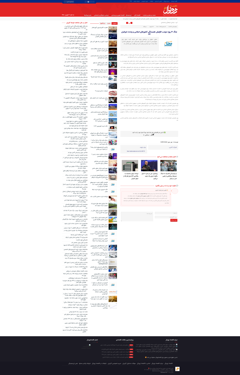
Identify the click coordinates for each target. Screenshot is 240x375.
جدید (108, 23)
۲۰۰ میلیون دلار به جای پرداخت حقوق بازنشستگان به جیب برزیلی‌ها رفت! (77, 113)
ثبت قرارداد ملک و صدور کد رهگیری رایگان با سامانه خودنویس (100, 292)
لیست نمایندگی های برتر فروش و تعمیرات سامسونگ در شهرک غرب (99, 135)
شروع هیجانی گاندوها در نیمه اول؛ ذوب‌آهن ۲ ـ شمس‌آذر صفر (74, 158)
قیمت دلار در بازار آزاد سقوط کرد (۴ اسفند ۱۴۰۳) (74, 185)
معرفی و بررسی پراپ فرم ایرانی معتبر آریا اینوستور (99, 57)
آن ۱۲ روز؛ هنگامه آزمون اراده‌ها (78, 235)
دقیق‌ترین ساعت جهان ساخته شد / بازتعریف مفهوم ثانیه (75, 299)
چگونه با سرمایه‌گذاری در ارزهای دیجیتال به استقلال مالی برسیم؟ (99, 106)
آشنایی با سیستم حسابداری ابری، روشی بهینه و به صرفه (100, 240)
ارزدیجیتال (128, 15)
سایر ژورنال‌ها (87, 15)
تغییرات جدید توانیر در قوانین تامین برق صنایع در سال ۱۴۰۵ (117, 352)
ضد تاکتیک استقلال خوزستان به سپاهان (76, 271)
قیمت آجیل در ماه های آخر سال (99, 42)
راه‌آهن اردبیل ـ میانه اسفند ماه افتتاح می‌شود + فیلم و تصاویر (74, 308)
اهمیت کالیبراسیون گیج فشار (100, 27)
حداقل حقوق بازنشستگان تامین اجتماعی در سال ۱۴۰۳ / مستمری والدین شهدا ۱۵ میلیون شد (75, 28)
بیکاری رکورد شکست (81, 240)
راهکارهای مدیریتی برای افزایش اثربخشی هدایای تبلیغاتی (99, 268)
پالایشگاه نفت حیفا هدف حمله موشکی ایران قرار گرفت (75, 129)
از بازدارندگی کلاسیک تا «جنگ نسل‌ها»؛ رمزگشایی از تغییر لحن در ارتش (168, 176)
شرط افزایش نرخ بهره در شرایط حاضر (77, 155)
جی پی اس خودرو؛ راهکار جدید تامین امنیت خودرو (99, 50)
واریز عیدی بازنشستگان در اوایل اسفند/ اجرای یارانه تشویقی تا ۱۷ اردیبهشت (75, 216)
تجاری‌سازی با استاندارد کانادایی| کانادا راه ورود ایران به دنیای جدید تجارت (74, 246)
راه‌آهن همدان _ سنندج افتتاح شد (77, 141)
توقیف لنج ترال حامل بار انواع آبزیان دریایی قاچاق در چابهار (75, 324)
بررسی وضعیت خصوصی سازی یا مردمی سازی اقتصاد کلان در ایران (99, 255)
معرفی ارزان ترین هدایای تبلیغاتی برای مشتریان (101, 162)
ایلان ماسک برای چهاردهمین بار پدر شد (76, 80)
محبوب (114, 23)
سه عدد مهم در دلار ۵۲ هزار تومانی (77, 312)
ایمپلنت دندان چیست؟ (101, 91)
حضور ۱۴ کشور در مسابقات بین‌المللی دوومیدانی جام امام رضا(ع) (74, 145)
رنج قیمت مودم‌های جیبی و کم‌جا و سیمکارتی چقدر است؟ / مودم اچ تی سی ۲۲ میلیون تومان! (75, 108)
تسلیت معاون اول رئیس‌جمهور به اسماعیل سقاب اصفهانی (75, 94)
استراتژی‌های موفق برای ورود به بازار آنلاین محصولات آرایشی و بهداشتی (99, 306)
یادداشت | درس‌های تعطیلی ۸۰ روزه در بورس (75, 228)
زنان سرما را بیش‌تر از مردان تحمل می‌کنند (75, 175)
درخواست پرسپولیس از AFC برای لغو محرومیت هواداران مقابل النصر (74, 281)
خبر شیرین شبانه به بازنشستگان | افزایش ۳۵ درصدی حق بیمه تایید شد (75, 67)
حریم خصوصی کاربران (114, 363)
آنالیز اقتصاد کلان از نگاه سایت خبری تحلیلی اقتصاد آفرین (99, 219)
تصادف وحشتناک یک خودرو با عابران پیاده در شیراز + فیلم (75, 231)
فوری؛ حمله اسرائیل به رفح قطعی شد (77, 41)
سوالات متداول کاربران (129, 363)
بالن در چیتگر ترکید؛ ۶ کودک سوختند (77, 305)
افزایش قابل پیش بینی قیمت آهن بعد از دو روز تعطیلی (74, 331)
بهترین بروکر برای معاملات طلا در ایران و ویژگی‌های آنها (99, 71)
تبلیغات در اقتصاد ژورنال (99, 363)
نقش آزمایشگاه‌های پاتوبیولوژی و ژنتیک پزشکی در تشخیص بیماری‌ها (99, 248)
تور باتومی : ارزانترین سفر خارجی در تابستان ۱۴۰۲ (101, 120)
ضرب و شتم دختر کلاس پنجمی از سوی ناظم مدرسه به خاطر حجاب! (75, 263)
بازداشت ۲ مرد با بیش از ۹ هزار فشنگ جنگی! (75, 302)
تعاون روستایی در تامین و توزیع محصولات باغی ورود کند (74, 133)
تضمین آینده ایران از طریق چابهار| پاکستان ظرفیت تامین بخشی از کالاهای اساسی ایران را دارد (75, 206)
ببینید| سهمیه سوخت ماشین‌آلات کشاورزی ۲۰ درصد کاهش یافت (75, 99)
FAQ (131, 1)
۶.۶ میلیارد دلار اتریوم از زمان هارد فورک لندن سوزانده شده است (75, 201)
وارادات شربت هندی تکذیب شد (99, 196)
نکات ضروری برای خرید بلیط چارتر (100, 190)
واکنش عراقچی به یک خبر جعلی (78, 87)
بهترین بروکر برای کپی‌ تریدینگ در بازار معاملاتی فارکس (99, 36)
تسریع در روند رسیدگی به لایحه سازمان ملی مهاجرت (75, 62)
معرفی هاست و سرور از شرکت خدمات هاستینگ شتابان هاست (99, 226)
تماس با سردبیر (158, 1)
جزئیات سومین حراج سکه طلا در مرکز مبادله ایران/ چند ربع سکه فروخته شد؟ (75, 55)
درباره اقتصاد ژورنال (157, 363)
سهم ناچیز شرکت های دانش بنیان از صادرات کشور (100, 169)
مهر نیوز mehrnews (166, 142)
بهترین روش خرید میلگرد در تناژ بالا (99, 85)
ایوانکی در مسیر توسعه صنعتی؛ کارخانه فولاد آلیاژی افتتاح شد (116, 349)
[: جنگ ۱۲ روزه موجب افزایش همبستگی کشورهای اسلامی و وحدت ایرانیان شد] (122, 23)
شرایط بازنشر (137, 1)
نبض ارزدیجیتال (73, 363)
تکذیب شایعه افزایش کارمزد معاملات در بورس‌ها (76, 188)
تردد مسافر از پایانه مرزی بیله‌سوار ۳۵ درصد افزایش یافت (75, 259)
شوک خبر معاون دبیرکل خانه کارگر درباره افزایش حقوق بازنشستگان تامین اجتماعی (74, 37)
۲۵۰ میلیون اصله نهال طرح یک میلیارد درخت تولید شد (99, 205)
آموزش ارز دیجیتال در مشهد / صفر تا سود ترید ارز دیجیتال (100, 284)
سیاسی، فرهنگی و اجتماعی (101, 15)
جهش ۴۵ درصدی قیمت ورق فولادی (77, 278)
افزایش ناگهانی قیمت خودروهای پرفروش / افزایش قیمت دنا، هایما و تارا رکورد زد (99, 184)
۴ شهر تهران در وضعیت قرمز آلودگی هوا (76, 70)
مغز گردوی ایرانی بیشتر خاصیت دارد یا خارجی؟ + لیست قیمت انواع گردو (99, 234)
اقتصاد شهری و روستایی (117, 15)
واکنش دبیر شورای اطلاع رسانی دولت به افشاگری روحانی (76, 181)
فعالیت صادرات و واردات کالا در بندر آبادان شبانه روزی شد (74, 274)
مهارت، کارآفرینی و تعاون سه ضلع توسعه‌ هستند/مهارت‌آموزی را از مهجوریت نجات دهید (75, 122)
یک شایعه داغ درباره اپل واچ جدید (77, 126)
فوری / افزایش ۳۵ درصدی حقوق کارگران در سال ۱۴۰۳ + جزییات (74, 118)
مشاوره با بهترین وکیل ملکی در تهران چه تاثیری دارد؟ (99, 212)
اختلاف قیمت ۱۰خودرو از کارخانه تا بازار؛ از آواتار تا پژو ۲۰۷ (74, 90)
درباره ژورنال (166, 1)
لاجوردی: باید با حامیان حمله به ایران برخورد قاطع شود (75, 224)
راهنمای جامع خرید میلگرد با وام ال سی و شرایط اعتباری (117, 357)
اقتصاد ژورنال (174, 1)
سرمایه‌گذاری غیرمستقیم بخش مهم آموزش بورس (99, 113)
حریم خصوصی (144, 1)
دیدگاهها (102, 23)
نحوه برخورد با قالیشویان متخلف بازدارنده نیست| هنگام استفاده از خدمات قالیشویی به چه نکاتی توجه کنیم (99, 277)
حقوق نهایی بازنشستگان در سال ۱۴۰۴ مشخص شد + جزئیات (74, 319)
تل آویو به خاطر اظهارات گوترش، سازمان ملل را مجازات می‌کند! (74, 49)
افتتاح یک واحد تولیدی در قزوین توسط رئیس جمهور (74, 286)
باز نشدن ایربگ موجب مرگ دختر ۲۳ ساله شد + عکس (74, 211)
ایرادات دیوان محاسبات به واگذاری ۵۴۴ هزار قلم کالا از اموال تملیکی (130, 176)
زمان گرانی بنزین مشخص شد (78, 243)
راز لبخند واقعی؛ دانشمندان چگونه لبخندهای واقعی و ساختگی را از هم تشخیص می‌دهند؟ (75, 255)
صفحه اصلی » (163, 19)
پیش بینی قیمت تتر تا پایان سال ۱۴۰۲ (99, 99)
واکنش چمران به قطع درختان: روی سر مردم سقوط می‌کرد (75, 44)
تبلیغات (151, 1)
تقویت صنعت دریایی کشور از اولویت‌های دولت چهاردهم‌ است (74, 103)
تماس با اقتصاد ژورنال (143, 363)
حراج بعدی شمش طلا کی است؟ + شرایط (76, 327)
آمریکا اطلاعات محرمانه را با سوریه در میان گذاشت (75, 268)
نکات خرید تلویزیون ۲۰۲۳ (101, 126)
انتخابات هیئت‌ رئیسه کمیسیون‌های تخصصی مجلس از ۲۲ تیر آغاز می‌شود (75, 250)
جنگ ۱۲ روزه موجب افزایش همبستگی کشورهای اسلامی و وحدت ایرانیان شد (149, 32)
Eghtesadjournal (164, 372)
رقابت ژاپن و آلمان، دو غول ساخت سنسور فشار (100, 64)
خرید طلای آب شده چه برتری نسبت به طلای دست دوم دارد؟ (99, 298)
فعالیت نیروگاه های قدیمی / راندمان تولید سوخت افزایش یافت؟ (76, 83)
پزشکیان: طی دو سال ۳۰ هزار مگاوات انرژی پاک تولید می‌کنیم (150, 176)
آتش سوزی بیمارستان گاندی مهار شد (77, 153)
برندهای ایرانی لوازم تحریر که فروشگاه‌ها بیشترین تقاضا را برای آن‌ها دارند (117, 345)
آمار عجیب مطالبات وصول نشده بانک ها (76, 59)
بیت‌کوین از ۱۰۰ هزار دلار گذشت (78, 52)
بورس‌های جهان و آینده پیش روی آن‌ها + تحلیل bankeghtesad (100, 262)
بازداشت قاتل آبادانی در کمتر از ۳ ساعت (76, 178)
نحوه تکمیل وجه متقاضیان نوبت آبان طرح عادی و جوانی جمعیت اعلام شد (75, 138)
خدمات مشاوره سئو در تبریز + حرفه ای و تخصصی (99, 155)
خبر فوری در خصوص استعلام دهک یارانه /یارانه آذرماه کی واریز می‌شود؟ (74, 290)
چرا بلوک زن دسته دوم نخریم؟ (99, 77)
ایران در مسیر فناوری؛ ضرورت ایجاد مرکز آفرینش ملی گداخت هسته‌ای (74, 220)
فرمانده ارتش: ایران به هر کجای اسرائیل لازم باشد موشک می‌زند (75, 315)
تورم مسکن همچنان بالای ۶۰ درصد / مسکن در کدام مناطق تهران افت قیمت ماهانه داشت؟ (74, 294)
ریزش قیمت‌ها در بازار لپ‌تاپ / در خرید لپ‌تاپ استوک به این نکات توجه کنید (99, 142)
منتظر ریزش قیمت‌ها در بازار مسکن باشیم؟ (75, 77)
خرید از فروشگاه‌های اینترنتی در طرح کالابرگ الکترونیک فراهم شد (99, 177)
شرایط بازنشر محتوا (85, 363)
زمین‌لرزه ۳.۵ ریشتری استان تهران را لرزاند (75, 237)
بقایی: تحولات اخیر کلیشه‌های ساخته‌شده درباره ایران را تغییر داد (74, 33)
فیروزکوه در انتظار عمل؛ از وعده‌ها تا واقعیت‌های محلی (74, 172)
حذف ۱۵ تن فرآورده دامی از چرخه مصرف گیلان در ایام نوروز (74, 163)
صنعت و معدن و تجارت (149, 15)
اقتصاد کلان (137, 15)
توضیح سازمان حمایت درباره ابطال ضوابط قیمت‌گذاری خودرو (75, 149)
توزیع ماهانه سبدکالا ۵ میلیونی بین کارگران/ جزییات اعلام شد (75, 167)
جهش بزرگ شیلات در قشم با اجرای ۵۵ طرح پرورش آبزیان (75, 74)
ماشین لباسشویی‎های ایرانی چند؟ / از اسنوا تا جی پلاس (99, 148)
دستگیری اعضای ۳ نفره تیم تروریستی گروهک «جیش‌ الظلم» (74, 197)
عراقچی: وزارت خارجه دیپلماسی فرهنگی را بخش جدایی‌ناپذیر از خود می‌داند (74, 192)
